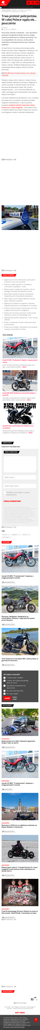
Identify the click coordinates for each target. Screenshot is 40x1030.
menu (37, 2)
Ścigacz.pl (3, 3)
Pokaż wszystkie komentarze (11, 447)
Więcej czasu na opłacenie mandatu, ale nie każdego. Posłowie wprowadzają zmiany (19, 290)
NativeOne (20, 436)
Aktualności (21, 10)
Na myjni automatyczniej (15, 691)
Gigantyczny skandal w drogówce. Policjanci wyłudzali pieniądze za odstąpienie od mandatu (20, 304)
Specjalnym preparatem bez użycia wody (16, 687)
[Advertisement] (20, 138)
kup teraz (20, 1013)
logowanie (28, 3)
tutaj (9, 1024)
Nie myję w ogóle (12, 694)
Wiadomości (14, 10)
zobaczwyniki (14, 698)
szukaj (33, 3)
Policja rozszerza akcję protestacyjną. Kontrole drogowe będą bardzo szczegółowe (20, 309)
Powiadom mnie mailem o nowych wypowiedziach (18, 494)
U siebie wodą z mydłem (15, 678)
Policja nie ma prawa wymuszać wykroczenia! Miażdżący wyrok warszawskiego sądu (20, 314)
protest (27, 535)
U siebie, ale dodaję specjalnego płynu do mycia (17, 682)
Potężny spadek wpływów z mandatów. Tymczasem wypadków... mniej (18, 286)
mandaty (16, 535)
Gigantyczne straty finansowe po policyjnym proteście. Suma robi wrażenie (19, 281)
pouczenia (6, 537)
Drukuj (14, 29)
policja (6, 535)
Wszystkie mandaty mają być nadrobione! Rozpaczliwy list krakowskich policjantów (18, 295)
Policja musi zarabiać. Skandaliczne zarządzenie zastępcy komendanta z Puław (20, 328)
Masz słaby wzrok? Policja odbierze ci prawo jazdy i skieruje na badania (19, 300)
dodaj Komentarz (12, 501)
